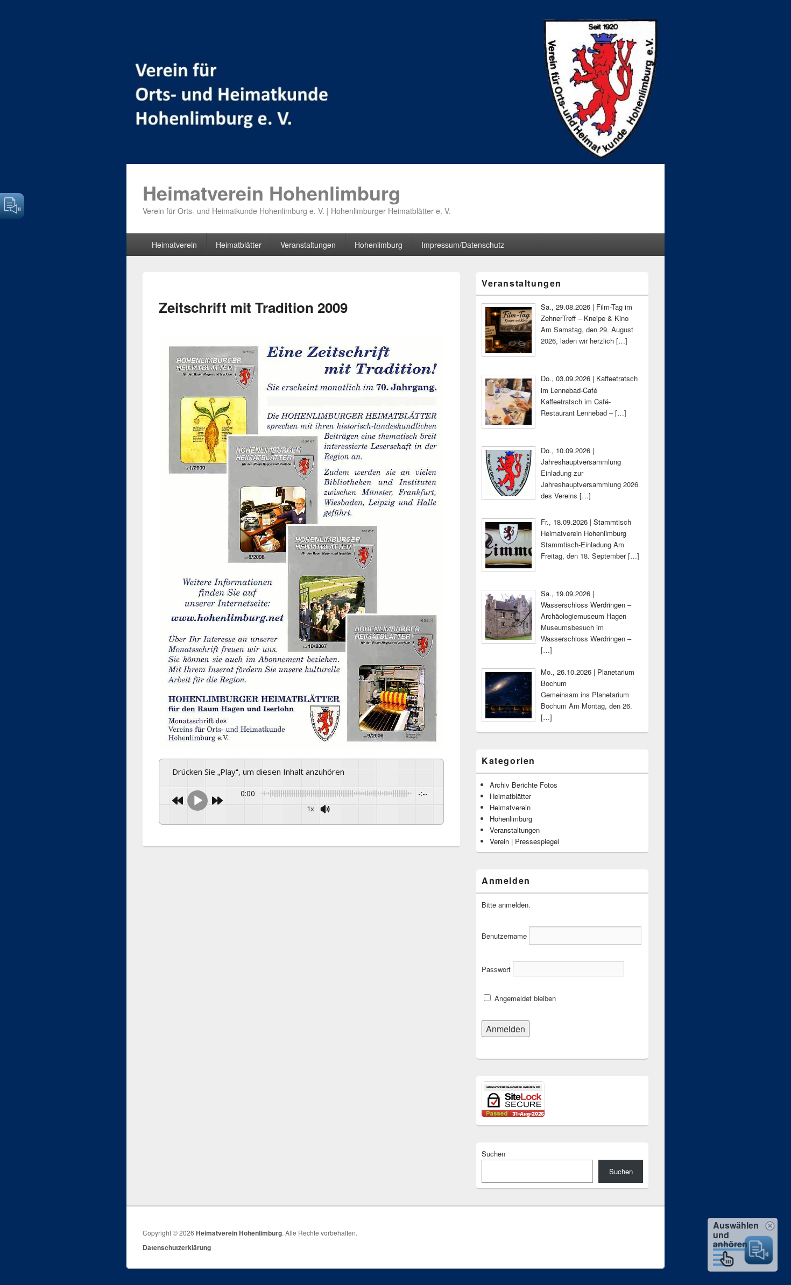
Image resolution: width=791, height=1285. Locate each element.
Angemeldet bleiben (524, 998)
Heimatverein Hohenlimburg (271, 192)
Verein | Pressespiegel (524, 841)
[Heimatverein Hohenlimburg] (395, 160)
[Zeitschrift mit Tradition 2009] (301, 746)
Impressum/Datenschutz (462, 244)
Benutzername (504, 936)
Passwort (496, 969)
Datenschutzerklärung (177, 1247)
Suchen (493, 1153)
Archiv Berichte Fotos (523, 785)
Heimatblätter (239, 244)
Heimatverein (174, 244)
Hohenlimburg (378, 244)
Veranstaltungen (308, 244)
